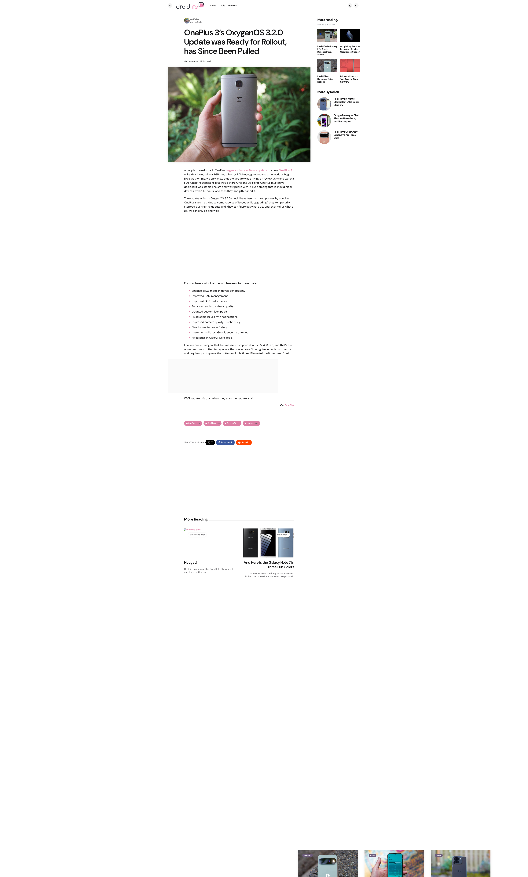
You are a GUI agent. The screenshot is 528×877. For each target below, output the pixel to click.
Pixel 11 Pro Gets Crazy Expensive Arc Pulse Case (346, 135)
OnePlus (289, 405)
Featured (307, 855)
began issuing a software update (246, 170)
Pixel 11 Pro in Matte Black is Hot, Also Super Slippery (346, 102)
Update (252, 423)
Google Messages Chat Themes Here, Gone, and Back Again (346, 118)
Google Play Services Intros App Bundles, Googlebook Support (350, 49)
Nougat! (190, 562)
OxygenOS (233, 423)
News (372, 855)
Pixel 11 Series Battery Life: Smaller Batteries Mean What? (327, 50)
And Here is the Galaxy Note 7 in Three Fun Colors (269, 564)
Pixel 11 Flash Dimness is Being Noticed (325, 79)
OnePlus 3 (213, 423)
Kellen (196, 19)
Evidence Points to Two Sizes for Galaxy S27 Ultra (349, 79)
